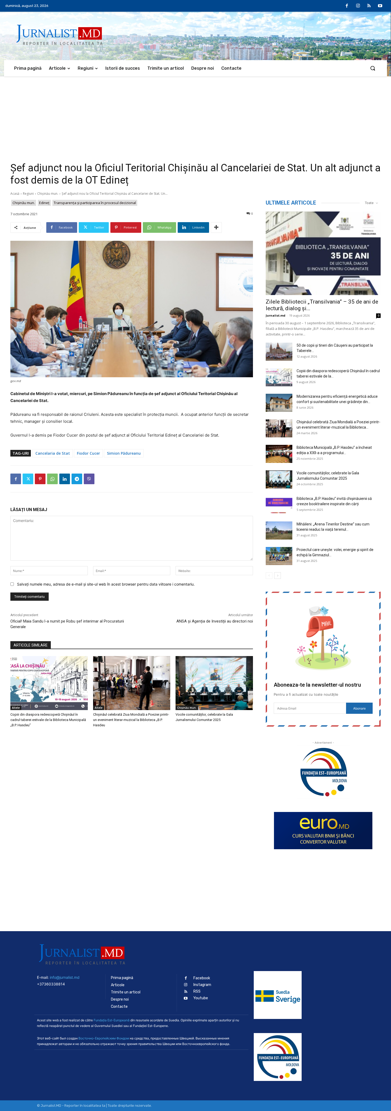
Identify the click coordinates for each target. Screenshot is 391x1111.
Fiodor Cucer (88, 453)
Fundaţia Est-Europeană (112, 1020)
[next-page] (277, 575)
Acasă (14, 193)
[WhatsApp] (52, 479)
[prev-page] (269, 575)
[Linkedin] (64, 479)
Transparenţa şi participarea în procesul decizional (95, 202)
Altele (16, 708)
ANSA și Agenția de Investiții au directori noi (214, 621)
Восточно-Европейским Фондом (103, 1038)
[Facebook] (347, 6)
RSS (197, 991)
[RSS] (369, 6)
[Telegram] (77, 479)
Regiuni (28, 193)
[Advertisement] (195, 116)
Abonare (359, 708)
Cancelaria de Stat (52, 453)
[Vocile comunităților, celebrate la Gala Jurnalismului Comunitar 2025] (214, 683)
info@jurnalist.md (65, 977)
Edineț (44, 202)
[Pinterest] (40, 479)
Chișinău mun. (47, 193)
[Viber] (89, 479)
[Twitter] (28, 479)
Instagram (202, 985)
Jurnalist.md (275, 315)
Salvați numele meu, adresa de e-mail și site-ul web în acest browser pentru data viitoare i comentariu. (106, 584)
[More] (216, 227)
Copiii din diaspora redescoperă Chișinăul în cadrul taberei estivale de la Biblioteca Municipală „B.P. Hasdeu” (48, 719)
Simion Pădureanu (124, 453)
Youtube (200, 998)
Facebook (201, 978)
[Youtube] (380, 6)
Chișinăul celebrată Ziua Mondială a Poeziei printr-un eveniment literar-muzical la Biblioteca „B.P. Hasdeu (131, 719)
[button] (373, 68)
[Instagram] (358, 6)
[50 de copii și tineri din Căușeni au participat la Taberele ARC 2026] (279, 352)
